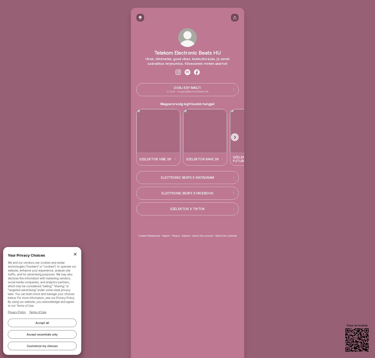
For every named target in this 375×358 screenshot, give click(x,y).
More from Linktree (226, 235)
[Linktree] (140, 18)
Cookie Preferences (149, 235)
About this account (202, 235)
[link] (178, 72)
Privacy (175, 235)
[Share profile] (235, 18)
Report (166, 235)
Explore (186, 235)
